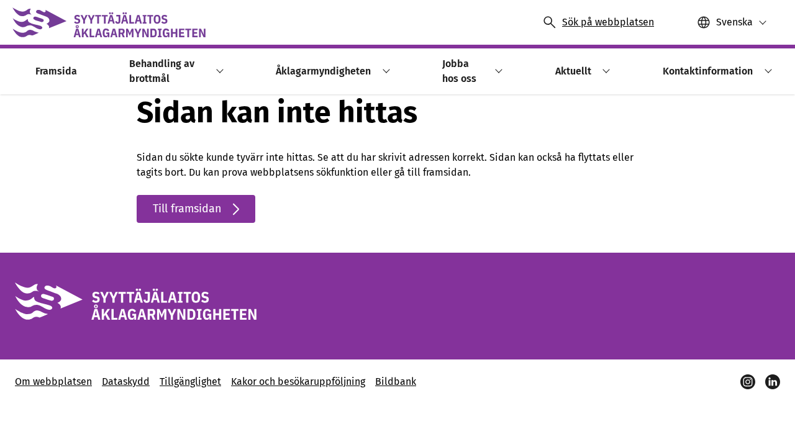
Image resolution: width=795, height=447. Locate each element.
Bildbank (395, 381)
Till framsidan (187, 208)
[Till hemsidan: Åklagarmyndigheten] (109, 22)
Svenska (734, 22)
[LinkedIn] (772, 381)
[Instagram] (747, 381)
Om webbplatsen (53, 381)
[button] (217, 71)
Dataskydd (126, 381)
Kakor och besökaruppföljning (298, 381)
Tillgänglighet (190, 381)
